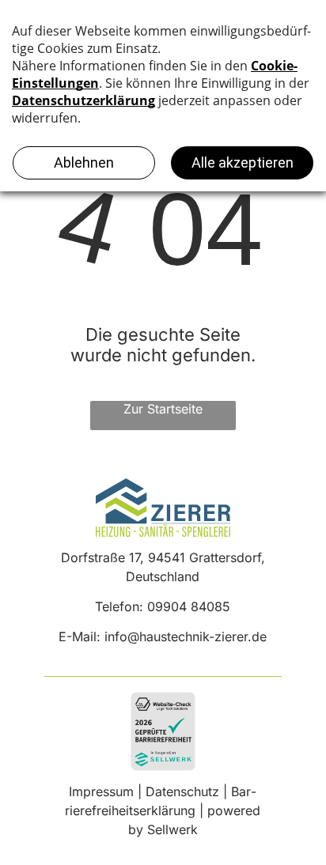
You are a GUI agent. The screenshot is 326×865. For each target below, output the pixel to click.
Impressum (101, 791)
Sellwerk (172, 829)
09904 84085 (188, 606)
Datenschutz (182, 791)
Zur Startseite (163, 409)
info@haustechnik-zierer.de (185, 636)
